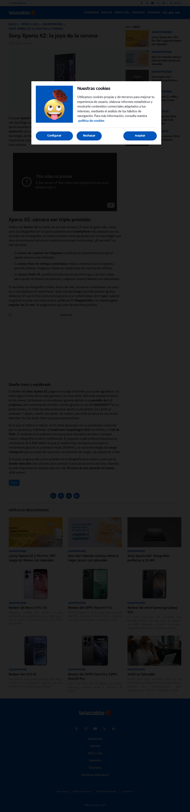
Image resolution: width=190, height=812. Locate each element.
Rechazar (89, 135)
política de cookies (91, 120)
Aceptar (140, 135)
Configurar (54, 135)
